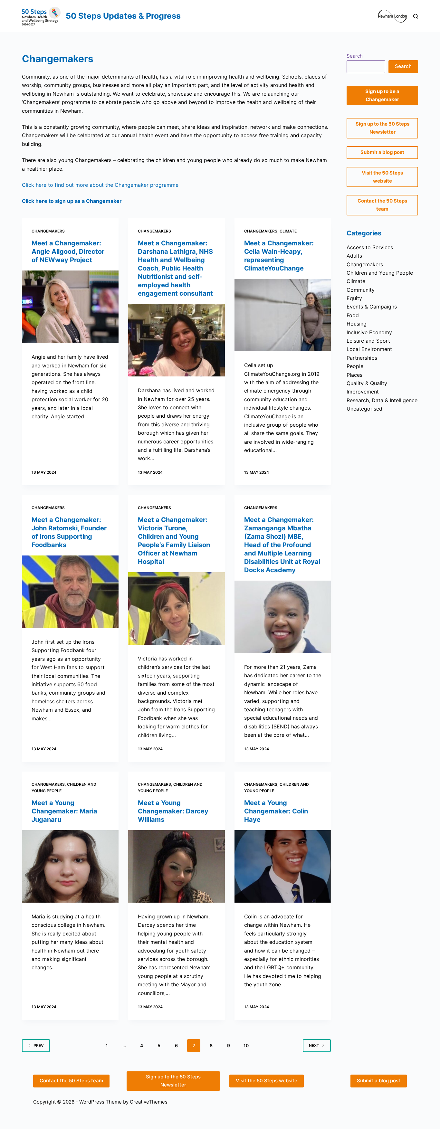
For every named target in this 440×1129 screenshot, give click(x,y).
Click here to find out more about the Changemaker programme (100, 185)
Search (355, 56)
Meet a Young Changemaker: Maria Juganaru (64, 811)
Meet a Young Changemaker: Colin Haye (276, 811)
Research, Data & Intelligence (382, 400)
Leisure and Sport (368, 340)
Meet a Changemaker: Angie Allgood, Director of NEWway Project (68, 251)
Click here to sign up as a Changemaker (72, 201)
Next (314, 1045)
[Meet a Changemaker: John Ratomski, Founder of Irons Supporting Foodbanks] (70, 591)
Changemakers (48, 231)
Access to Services (370, 247)
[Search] (415, 16)
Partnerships (362, 358)
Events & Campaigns (372, 306)
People (355, 366)
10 (246, 1045)
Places (354, 375)
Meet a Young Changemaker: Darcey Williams (173, 811)
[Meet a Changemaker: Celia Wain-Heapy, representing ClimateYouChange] (282, 315)
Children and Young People (380, 273)
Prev (38, 1045)
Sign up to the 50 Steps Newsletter (173, 1081)
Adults (354, 255)
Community (361, 290)
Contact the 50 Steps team (71, 1080)
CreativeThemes (148, 1102)
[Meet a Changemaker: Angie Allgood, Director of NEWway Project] (70, 306)
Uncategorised (364, 408)
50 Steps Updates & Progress (123, 16)
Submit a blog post (378, 1080)
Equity (354, 298)
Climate (288, 231)
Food (353, 315)
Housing (357, 323)
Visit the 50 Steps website (266, 1080)
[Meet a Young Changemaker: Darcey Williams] (176, 866)
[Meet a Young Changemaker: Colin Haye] (282, 866)
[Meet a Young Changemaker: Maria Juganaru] (70, 866)
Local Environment (369, 349)
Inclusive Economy (369, 332)
